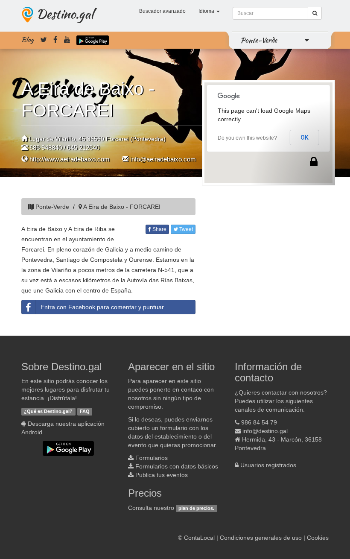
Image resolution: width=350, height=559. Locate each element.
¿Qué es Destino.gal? (48, 411)
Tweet (185, 229)
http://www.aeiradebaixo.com (69, 159)
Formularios (151, 457)
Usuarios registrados (268, 465)
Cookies (318, 537)
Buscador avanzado (162, 11)
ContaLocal (199, 537)
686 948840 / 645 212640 (64, 147)
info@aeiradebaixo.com (163, 159)
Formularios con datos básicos (176, 466)
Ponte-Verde (258, 40)
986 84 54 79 (259, 422)
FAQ (85, 411)
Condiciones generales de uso (261, 537)
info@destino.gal (265, 430)
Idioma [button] (207, 11)
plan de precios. (196, 508)
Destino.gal (64, 13)
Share (158, 229)
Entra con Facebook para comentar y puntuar (102, 307)
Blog (27, 39)
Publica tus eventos (161, 474)
